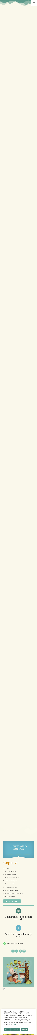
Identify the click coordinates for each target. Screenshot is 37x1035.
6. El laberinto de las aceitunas (12, 884)
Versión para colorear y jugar (18, 935)
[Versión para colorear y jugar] (18, 928)
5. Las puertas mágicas (10, 881)
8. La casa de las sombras (10, 890)
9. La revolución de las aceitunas (12, 893)
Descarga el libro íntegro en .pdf (18, 918)
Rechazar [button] (24, 1029)
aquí (15, 1024)
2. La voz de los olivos (9, 871)
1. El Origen (6, 868)
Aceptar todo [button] (15, 1029)
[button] (13, 951)
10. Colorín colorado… (9, 896)
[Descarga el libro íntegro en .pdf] (18, 911)
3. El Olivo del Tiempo (9, 874)
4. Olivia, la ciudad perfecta (11, 878)
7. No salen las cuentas (10, 887)
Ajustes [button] (7, 1029)
